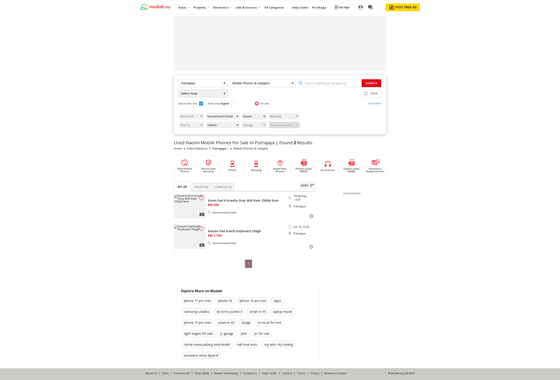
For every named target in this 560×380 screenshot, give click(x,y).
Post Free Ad (182, 373)
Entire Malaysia (197, 148)
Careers (287, 373)
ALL (182, 186)
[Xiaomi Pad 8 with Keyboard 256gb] (189, 237)
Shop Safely (202, 373)
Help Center (269, 373)
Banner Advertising (226, 373)
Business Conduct (335, 373)
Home (178, 148)
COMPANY (223, 187)
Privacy (314, 373)
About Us (151, 373)
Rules (165, 373)
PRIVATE (201, 187)
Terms (301, 373)
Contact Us (250, 373)
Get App (344, 7)
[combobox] (330, 83)
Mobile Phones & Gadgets (251, 148)
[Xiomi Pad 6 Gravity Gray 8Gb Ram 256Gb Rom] (189, 206)
